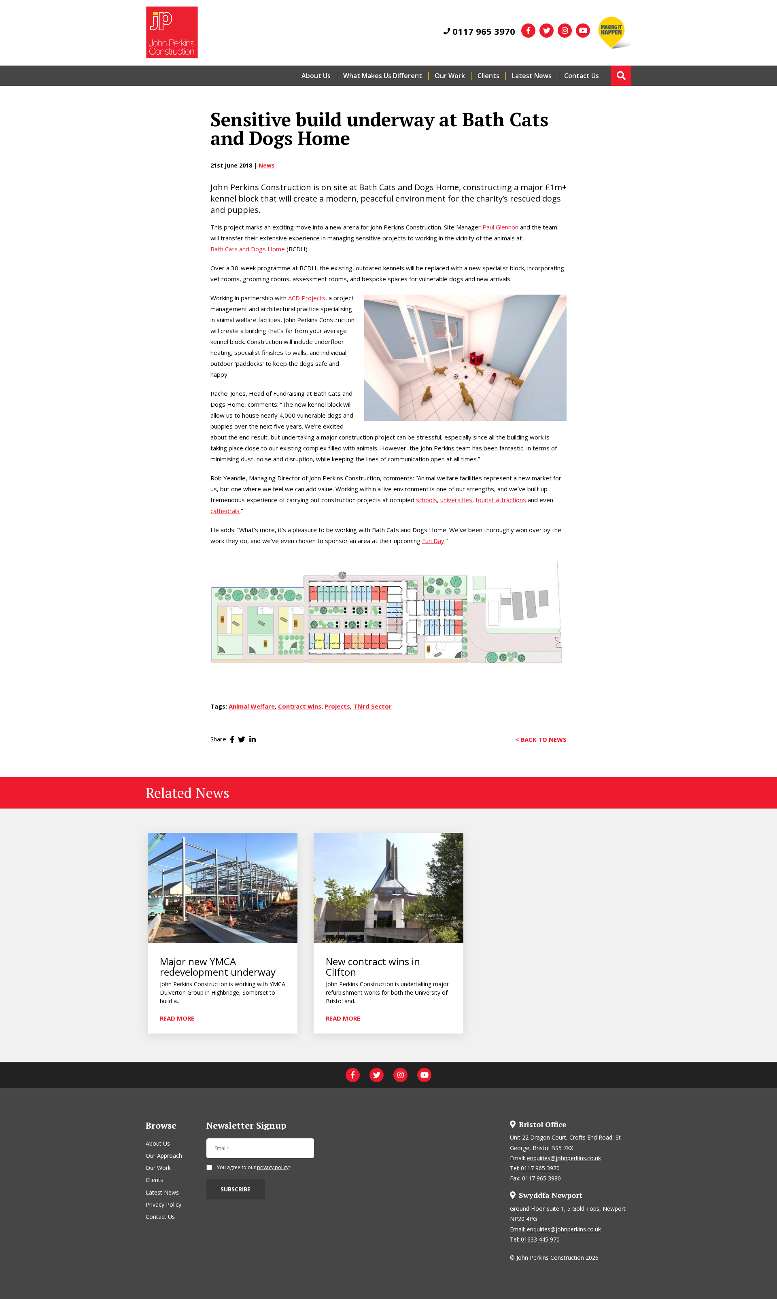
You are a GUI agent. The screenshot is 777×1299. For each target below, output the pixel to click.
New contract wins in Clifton (373, 967)
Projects (337, 706)
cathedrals (225, 511)
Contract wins (299, 706)
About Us (316, 76)
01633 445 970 (540, 1239)
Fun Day (433, 541)
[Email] (260, 1151)
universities (456, 500)
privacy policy (273, 1167)
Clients (488, 76)
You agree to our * (254, 1168)
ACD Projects (306, 298)
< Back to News (541, 739)
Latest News (532, 76)
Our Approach (164, 1155)
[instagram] (565, 30)
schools (426, 500)
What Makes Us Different (382, 76)
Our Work (450, 76)
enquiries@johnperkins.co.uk (564, 1158)
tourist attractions (501, 500)
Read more (177, 1017)
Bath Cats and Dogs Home (247, 249)
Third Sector (372, 706)
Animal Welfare (252, 706)
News (267, 165)
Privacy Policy (163, 1204)
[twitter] (546, 30)
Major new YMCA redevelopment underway (218, 967)
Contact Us (581, 76)
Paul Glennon (500, 227)
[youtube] (583, 30)
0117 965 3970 (482, 31)
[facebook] (528, 30)
